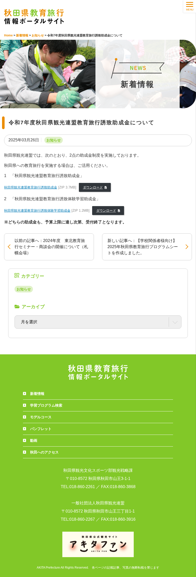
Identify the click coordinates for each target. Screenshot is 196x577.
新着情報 (37, 394)
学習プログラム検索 (46, 405)
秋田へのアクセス (44, 452)
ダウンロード (93, 187)
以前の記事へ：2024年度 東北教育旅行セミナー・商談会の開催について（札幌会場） (51, 246)
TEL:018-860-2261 (78, 487)
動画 (33, 440)
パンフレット (41, 429)
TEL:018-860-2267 (78, 519)
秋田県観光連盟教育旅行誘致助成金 (30, 187)
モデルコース (41, 417)
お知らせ (53, 140)
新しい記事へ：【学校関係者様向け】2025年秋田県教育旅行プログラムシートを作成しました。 (142, 246)
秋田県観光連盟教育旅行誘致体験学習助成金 (37, 210)
